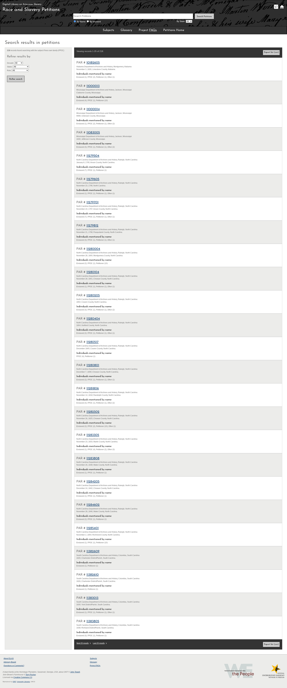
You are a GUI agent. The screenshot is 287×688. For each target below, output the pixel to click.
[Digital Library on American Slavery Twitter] (276, 9)
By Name (81, 22)
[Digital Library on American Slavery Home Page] (281, 9)
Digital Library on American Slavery (22, 4)
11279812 (92, 225)
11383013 (92, 598)
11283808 (92, 458)
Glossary (126, 30)
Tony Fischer (31, 675)
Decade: (10, 63)
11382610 (92, 574)
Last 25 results (99, 643)
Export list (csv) (271, 52)
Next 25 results (83, 643)
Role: (9, 70)
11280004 (93, 248)
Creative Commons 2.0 (22, 677)
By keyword (95, 22)
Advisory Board (10, 662)
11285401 (92, 528)
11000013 (93, 86)
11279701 (92, 202)
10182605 (93, 62)
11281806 (92, 388)
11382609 (92, 551)
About (9, 658)
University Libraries (23, 681)
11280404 (93, 318)
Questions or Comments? (14, 666)
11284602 (93, 504)
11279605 (92, 179)
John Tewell (75, 672)
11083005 (93, 132)
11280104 (92, 272)
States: (10, 67)
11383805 (92, 621)
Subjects (108, 30)
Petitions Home (173, 30)
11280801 (92, 365)
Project (148, 30)
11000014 (93, 109)
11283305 (92, 435)
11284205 (92, 481)
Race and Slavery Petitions (31, 9)
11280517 (92, 342)
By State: (181, 21)
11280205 (93, 295)
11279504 (92, 155)
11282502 (92, 411)
